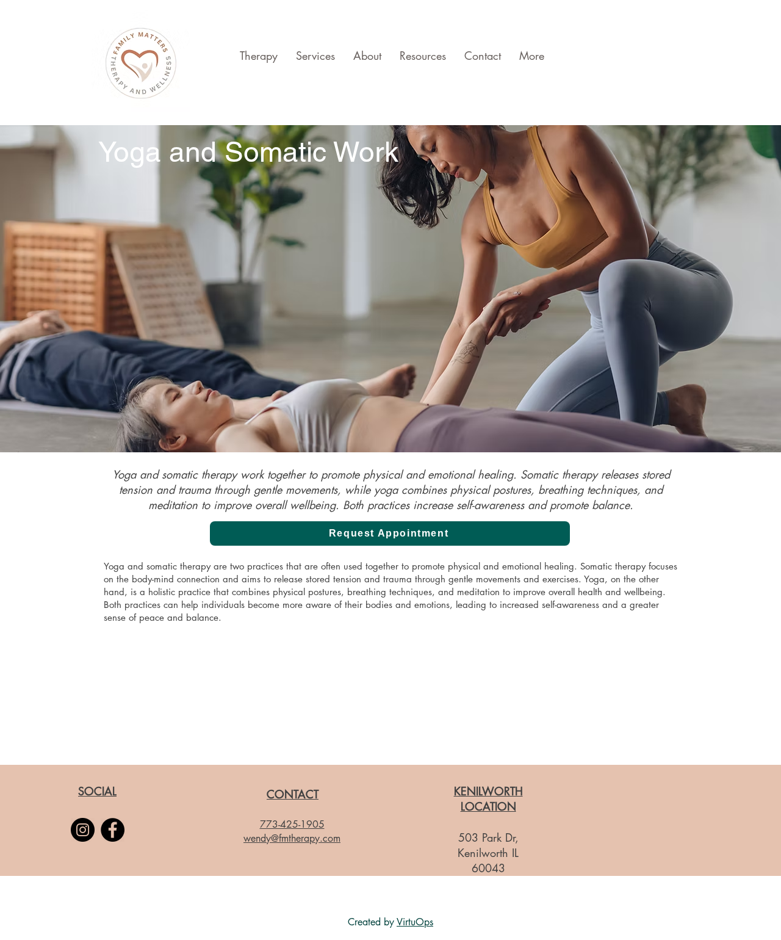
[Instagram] (83, 830)
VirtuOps (415, 922)
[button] (390, 533)
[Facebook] (112, 830)
